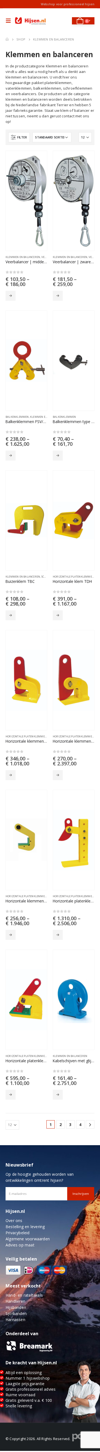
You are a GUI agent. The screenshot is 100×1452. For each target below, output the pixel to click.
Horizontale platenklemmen (73, 576)
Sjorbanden (16, 1313)
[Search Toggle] (64, 20)
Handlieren (15, 1301)
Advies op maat (20, 1245)
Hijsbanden (16, 1307)
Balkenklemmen (17, 417)
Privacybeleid (18, 1232)
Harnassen (15, 1319)
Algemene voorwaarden (28, 1238)
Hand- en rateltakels (24, 1295)
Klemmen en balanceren (23, 257)
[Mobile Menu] (10, 21)
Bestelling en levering (25, 1226)
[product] (26, 201)
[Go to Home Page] (7, 39)
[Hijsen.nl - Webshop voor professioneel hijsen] (30, 21)
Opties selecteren (11, 296)
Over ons (14, 1220)
